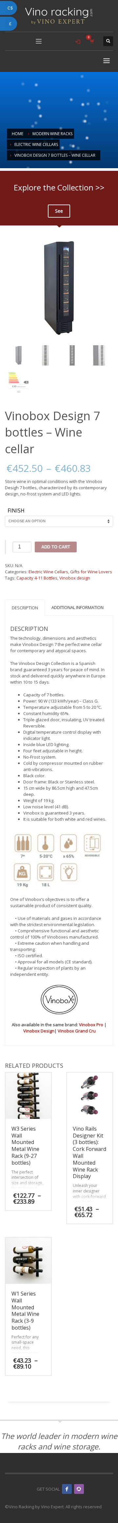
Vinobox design (74, 578)
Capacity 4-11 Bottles (36, 578)
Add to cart (55, 547)
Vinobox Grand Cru (77, 1031)
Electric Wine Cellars (48, 572)
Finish (16, 511)
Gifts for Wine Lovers (91, 572)
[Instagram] (79, 1489)
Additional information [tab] (77, 607)
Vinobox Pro (91, 1025)
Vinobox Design (38, 1031)
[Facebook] (67, 1489)
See (59, 211)
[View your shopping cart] (92, 41)
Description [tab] (25, 608)
